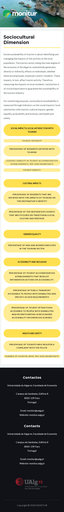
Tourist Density (32, 170)
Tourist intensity (32, 141)
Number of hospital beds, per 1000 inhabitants (32, 356)
